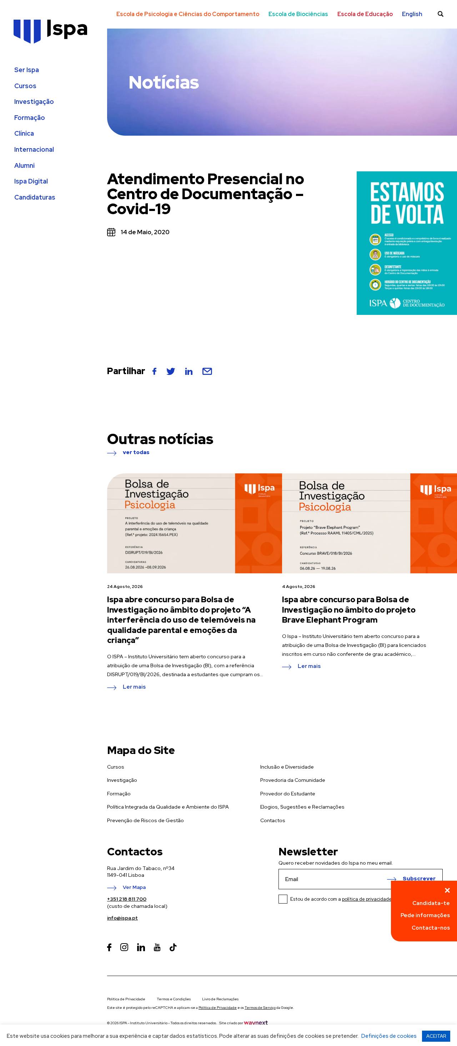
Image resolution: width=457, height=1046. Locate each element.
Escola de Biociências (298, 14)
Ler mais (134, 687)
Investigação (34, 102)
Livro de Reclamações (220, 999)
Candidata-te (431, 903)
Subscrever (419, 879)
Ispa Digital (31, 181)
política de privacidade (367, 899)
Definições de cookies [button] (389, 1036)
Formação (29, 118)
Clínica (24, 133)
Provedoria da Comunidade (292, 780)
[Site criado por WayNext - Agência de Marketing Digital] (256, 1023)
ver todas (136, 453)
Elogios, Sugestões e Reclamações (302, 807)
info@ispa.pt (122, 918)
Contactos (272, 820)
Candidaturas (34, 197)
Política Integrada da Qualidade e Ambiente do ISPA (168, 807)
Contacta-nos (431, 927)
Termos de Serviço (260, 1007)
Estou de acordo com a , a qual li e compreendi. (366, 899)
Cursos (25, 86)
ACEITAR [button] (436, 1036)
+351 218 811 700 (126, 899)
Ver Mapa (134, 887)
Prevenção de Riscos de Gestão (145, 820)
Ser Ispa (26, 70)
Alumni (24, 166)
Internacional (34, 150)
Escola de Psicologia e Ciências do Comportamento (187, 14)
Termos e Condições (174, 999)
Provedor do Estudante (287, 793)
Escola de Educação (365, 14)
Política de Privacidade (126, 999)
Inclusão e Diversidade (287, 767)
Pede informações (425, 915)
